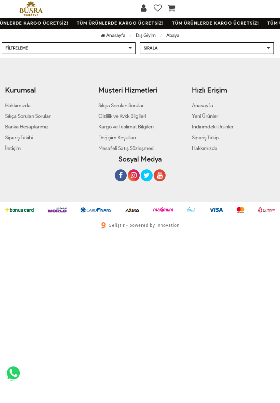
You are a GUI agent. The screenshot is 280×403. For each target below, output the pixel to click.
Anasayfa (115, 35)
